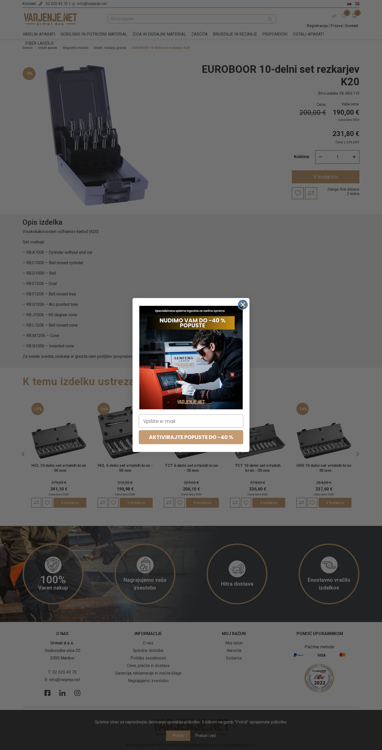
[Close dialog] (242, 304)
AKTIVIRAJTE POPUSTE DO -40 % (191, 437)
